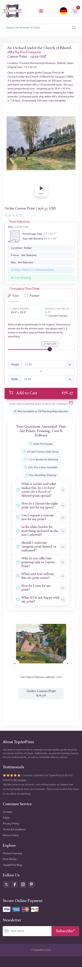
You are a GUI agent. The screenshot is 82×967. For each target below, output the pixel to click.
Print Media (9, 859)
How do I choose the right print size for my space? (39, 505)
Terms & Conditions (14, 829)
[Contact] (71, 404)
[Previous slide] (14, 663)
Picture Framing (12, 853)
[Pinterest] (31, 884)
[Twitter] (6, 884)
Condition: (21, 248)
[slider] (50, 349)
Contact (7, 812)
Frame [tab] (34, 296)
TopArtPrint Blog (12, 865)
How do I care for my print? (36, 587)
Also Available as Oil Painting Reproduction (42, 411)
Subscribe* (65, 931)
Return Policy (11, 835)
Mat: (22, 262)
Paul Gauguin (30, 52)
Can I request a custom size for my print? (37, 517)
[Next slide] (67, 663)
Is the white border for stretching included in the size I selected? (39, 531)
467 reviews (19, 780)
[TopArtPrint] (12, 11)
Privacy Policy (11, 823)
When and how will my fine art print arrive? (37, 576)
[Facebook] (14, 884)
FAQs (6, 817)
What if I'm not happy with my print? (40, 599)
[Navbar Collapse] (41, 11)
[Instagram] (23, 884)
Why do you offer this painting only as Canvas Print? (38, 562)
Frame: (23, 255)
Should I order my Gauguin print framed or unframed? (38, 546)
